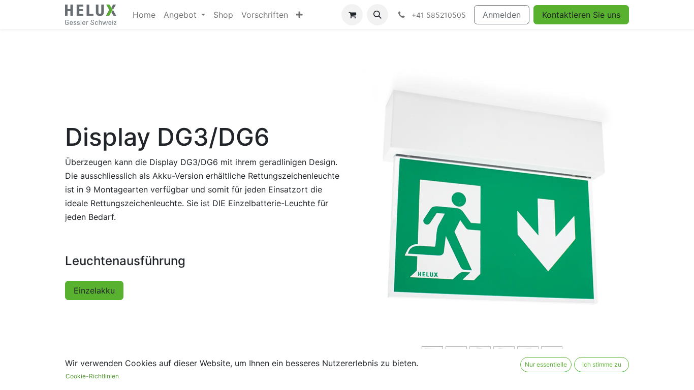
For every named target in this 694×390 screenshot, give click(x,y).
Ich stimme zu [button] (601, 364)
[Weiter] (603, 215)
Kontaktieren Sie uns (581, 15)
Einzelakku (94, 290)
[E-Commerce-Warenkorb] (352, 14)
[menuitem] (144, 15)
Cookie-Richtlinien (92, 376)
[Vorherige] (380, 215)
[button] (377, 14)
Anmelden (502, 15)
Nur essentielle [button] (546, 364)
